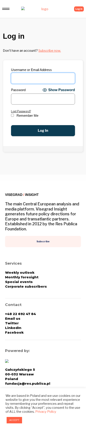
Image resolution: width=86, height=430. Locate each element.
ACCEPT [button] (14, 420)
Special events (19, 281)
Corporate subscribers (26, 286)
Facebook (14, 332)
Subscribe (43, 241)
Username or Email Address (31, 69)
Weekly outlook (19, 272)
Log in (78, 9)
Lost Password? (21, 111)
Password (18, 90)
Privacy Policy (45, 412)
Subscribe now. (49, 51)
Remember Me (27, 115)
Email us (12, 318)
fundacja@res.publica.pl (27, 383)
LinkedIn (13, 327)
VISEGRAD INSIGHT (22, 195)
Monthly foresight (21, 277)
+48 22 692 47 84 (20, 313)
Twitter (12, 323)
